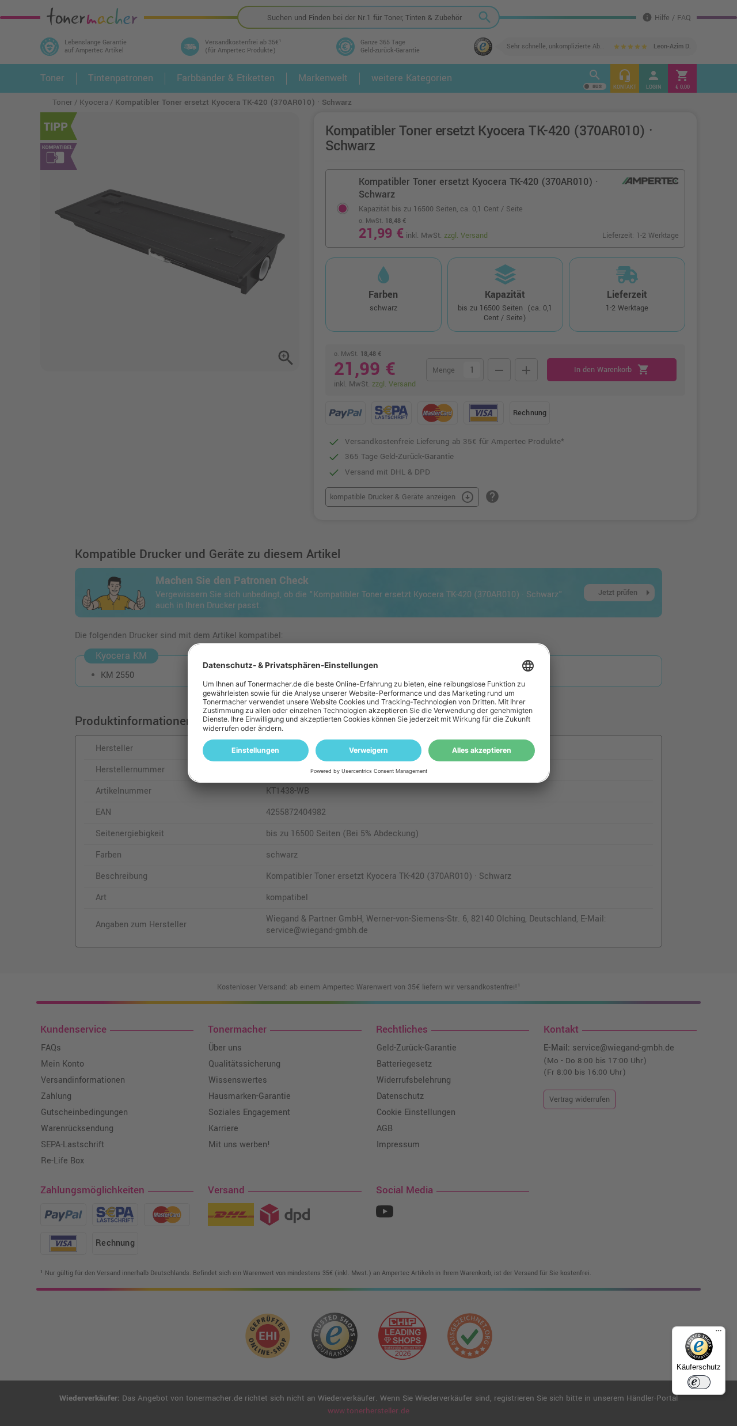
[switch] (699, 1382)
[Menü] (718, 1333)
